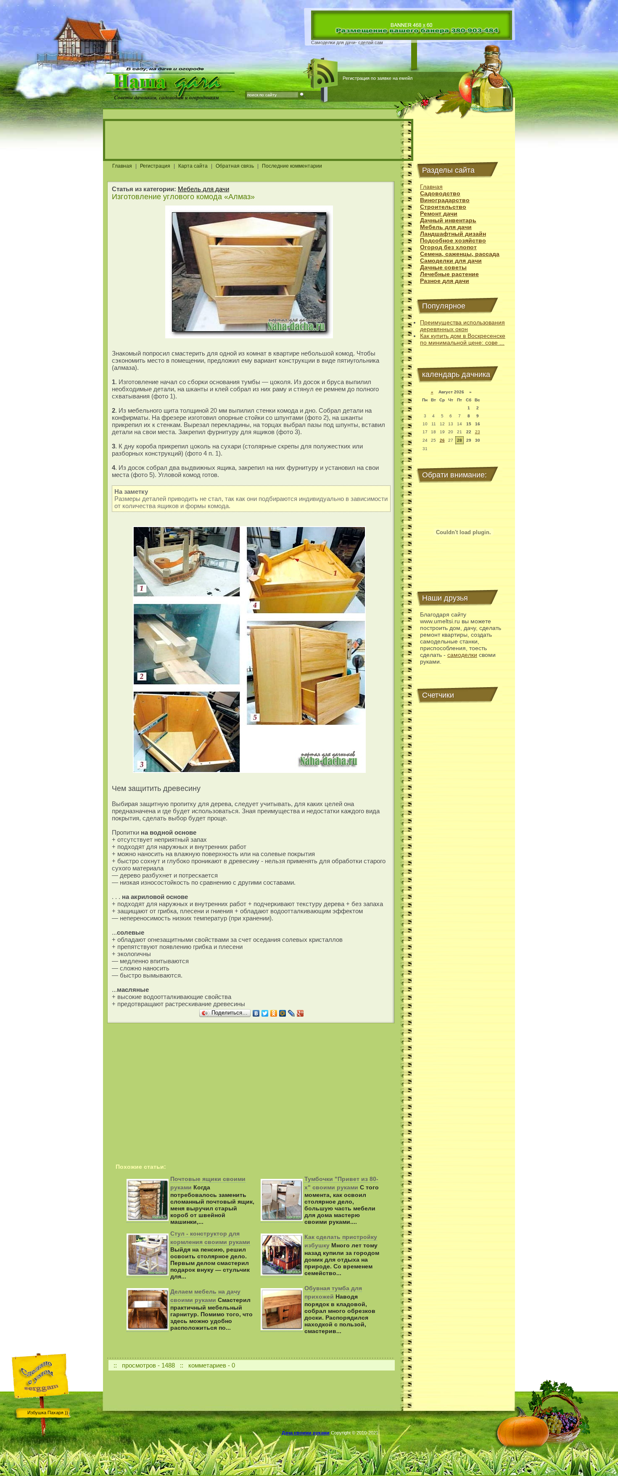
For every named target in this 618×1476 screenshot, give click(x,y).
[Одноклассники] (273, 1013)
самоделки (462, 654)
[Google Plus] (300, 1013)
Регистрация (155, 166)
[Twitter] (265, 1013)
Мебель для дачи (203, 188)
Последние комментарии (292, 166)
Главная (122, 166)
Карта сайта (193, 166)
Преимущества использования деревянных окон (462, 325)
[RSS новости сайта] (324, 73)
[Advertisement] (258, 140)
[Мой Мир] (282, 1013)
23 (477, 432)
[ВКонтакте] (256, 1013)
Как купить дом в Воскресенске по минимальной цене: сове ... (462, 339)
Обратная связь (235, 166)
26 (442, 440)
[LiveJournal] (291, 1013)
